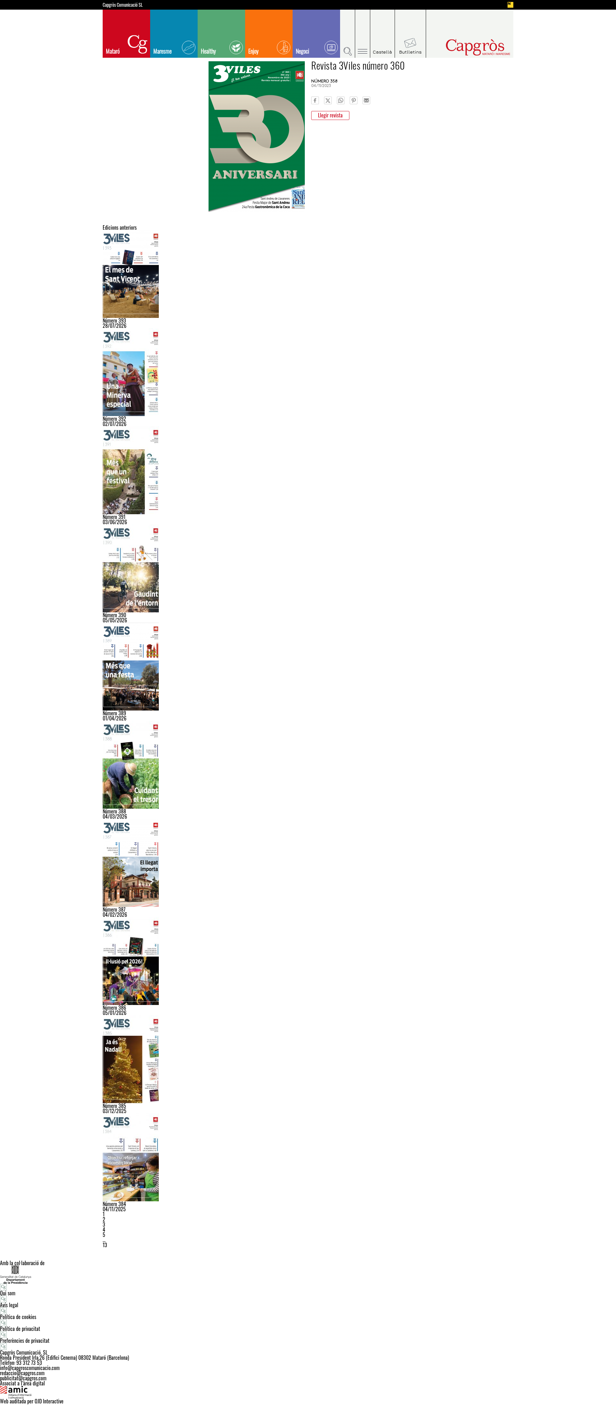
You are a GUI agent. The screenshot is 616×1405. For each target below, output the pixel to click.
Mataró (113, 51)
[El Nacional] (510, 5)
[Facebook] (315, 100)
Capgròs (464, 47)
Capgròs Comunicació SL (123, 5)
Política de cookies (18, 1317)
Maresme (162, 51)
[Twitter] (328, 100)
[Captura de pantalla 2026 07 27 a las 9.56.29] (308, 274)
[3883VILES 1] (308, 765)
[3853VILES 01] (308, 1059)
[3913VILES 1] (308, 470)
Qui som (7, 1293)
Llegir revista (330, 115)
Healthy (208, 51)
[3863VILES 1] (308, 961)
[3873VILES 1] (308, 863)
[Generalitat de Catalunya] (308, 1274)
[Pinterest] (353, 100)
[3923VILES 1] (308, 372)
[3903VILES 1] (308, 568)
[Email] (366, 100)
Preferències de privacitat (24, 1340)
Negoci (302, 51)
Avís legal (9, 1305)
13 (105, 1245)
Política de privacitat (20, 1329)
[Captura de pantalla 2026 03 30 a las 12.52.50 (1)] (308, 667)
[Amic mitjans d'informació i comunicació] (308, 1392)
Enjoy (253, 51)
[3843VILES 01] (308, 1157)
